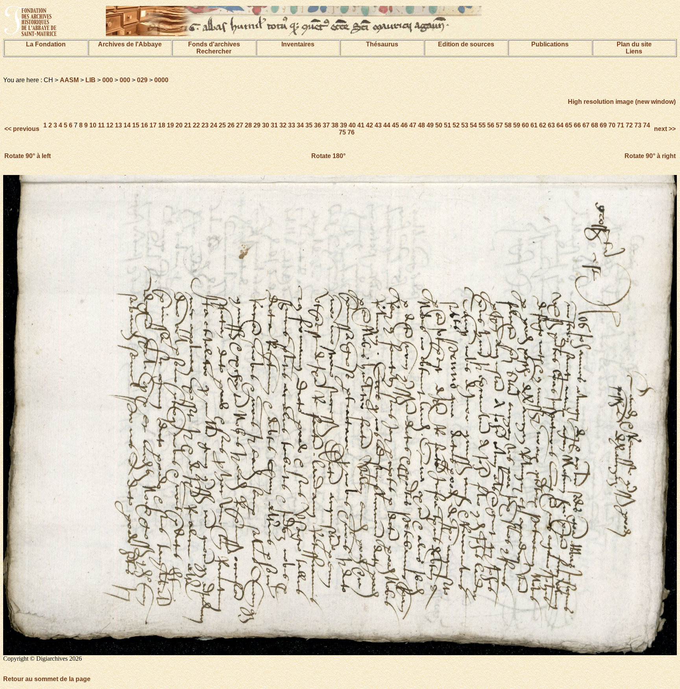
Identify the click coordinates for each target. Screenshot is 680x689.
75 (342, 132)
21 (187, 125)
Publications (550, 44)
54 (473, 125)
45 (395, 125)
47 (412, 125)
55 (482, 125)
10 (92, 125)
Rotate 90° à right (650, 156)
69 (603, 125)
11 (101, 125)
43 (378, 125)
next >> (664, 128)
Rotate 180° (328, 156)
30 (265, 125)
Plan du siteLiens (634, 48)
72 (629, 125)
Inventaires (297, 44)
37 (326, 125)
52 (456, 125)
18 (161, 125)
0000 (161, 80)
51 (447, 125)
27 (239, 125)
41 (360, 125)
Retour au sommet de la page (47, 679)
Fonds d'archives (214, 44)
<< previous (22, 128)
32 (282, 125)
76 (351, 132)
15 (135, 125)
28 (248, 125)
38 (334, 125)
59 (516, 125)
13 (118, 125)
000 (107, 80)
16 (144, 125)
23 (205, 125)
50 (438, 125)
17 (153, 125)
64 (560, 125)
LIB (90, 80)
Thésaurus (382, 44)
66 (577, 125)
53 (464, 125)
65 (568, 125)
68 (594, 125)
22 (196, 125)
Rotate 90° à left (27, 156)
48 (421, 125)
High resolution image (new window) (622, 101)
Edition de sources (466, 44)
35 (308, 125)
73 (637, 125)
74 (646, 125)
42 (369, 125)
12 (109, 125)
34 (300, 125)
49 (430, 125)
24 (213, 125)
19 (170, 125)
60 (525, 125)
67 (585, 125)
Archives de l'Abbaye (130, 44)
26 (231, 125)
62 (542, 125)
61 (534, 125)
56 (490, 125)
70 (611, 125)
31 (274, 125)
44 (386, 125)
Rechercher (213, 51)
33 (291, 125)
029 (142, 80)
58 (508, 125)
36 (317, 125)
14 (127, 125)
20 (179, 125)
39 (343, 125)
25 (222, 125)
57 (499, 125)
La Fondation (46, 44)
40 (352, 125)
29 (257, 125)
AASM (69, 80)
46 (404, 125)
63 (551, 125)
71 (620, 125)
